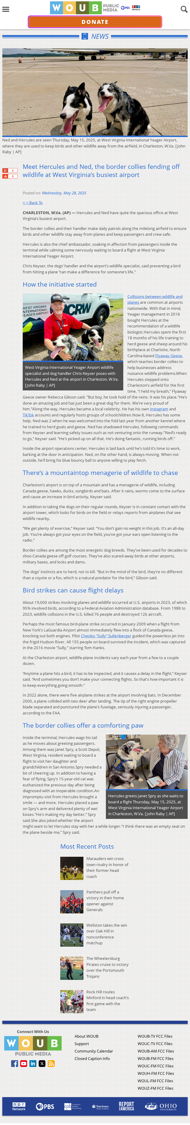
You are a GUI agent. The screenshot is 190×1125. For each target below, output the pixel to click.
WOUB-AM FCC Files (156, 1051)
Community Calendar (94, 1051)
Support (82, 1043)
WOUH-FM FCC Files (156, 1073)
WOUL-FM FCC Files (155, 1080)
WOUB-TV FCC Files (155, 1036)
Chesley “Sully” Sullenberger (106, 635)
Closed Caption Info (92, 1058)
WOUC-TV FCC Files (155, 1043)
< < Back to (33, 202)
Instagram (159, 409)
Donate (95, 22)
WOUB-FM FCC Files (156, 1058)
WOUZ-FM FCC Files (155, 1088)
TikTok (28, 415)
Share (5, 176)
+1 (5, 170)
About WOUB (86, 1036)
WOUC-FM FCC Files (156, 1066)
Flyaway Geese (168, 355)
